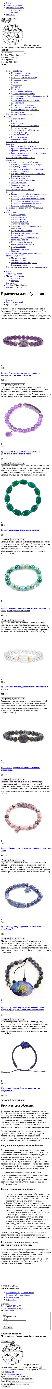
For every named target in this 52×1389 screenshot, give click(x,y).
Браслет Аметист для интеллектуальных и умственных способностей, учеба (20, 374)
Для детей (15, 87)
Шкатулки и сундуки (20, 249)
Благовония (16, 228)
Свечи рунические (19, 137)
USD (9, 19)
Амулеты (10, 160)
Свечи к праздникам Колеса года (25, 130)
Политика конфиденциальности (20, 1293)
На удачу (15, 82)
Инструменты (12, 212)
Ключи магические (19, 235)
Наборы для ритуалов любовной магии (28, 199)
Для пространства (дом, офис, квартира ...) (29, 96)
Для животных (17, 112)
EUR (3, 19)
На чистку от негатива (21, 73)
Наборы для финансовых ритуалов (26, 203)
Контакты (10, 14)
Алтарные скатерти (19, 221)
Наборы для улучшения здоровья (25, 201)
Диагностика (16, 10)
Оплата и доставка (14, 5)
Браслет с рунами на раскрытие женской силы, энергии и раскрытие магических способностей (22, 1008)
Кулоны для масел (19, 265)
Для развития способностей (23, 94)
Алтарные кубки (18, 215)
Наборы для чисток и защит (23, 205)
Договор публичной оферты (18, 1295)
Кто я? (8, 3)
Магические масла (19, 258)
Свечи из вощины (19, 128)
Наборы (9, 192)
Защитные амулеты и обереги (24, 180)
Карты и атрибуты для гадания (24, 233)
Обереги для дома (19, 183)
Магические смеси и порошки (24, 263)
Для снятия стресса (19, 98)
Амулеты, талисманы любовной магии (28, 173)
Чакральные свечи (19, 139)
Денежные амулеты (19, 178)
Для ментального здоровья (22, 105)
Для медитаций (17, 103)
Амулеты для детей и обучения (24, 162)
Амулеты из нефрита (20, 171)
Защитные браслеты (19, 155)
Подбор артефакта (14, 71)
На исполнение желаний (21, 91)
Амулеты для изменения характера (26, 164)
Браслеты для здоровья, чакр (23, 146)
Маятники (15, 251)
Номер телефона (8, 1384)
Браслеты (10, 144)
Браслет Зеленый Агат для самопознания (20, 530)
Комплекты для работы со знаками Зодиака (29, 194)
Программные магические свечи (25, 126)
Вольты (14, 121)
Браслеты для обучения (21, 151)
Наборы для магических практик (25, 196)
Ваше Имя (5, 1381)
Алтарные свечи (18, 119)
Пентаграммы (17, 187)
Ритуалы (15, 12)
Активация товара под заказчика (25, 110)
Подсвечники (17, 123)
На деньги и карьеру (20, 75)
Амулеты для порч (19, 167)
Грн (15, 19)
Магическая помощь (15, 8)
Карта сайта (11, 1299)
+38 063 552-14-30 (9, 57)
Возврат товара (12, 1297)
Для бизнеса (16, 84)
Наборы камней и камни (21, 242)
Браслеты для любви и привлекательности (29, 148)
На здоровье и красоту (20, 80)
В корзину (6, 385)
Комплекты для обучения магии (25, 237)
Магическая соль (18, 260)
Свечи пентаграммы (20, 135)
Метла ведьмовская (19, 240)
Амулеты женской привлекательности (27, 169)
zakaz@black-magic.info (17, 1308)
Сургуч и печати (18, 247)
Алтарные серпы (18, 219)
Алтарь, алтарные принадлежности (26, 226)
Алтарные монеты (19, 217)
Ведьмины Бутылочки (20, 176)
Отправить (8, 1327)
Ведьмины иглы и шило (21, 231)
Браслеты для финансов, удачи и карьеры (29, 153)
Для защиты (16, 89)
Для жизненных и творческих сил (25, 100)
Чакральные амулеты (20, 185)
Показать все (19, 114)
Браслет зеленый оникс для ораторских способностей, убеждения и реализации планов (25, 609)
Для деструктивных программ (24, 107)
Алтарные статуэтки (20, 224)
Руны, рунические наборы (22, 244)
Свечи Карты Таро (19, 132)
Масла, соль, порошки (15, 256)
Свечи (8, 116)
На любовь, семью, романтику (24, 78)
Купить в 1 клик (18, 385)
